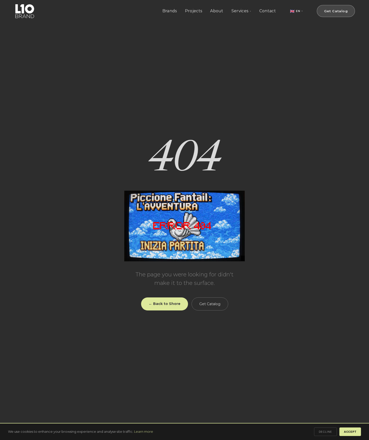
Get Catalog (336, 11)
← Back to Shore (164, 303)
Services (240, 11)
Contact (267, 11)
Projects (193, 11)
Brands (169, 11)
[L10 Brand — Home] (24, 11)
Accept (350, 431)
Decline (325, 431)
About (216, 11)
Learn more (143, 431)
